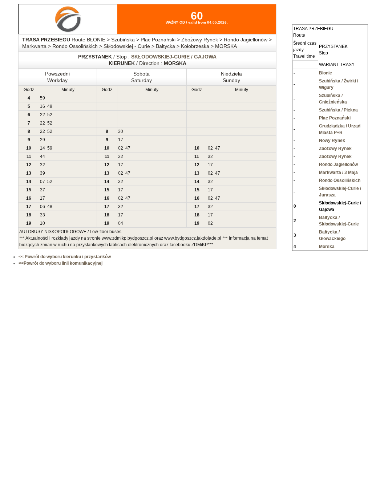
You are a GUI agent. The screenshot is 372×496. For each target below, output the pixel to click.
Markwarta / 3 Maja (338, 172)
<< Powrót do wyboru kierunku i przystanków (65, 256)
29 (42, 139)
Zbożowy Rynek (335, 148)
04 (120, 223)
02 (120, 148)
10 (42, 223)
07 (42, 181)
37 (42, 189)
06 (42, 206)
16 (42, 106)
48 (49, 106)
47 (127, 148)
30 (120, 131)
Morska (327, 246)
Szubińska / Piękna (338, 110)
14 (42, 148)
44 (42, 156)
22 (42, 114)
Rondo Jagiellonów (338, 164)
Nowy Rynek (332, 140)
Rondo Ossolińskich (339, 180)
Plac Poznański (335, 118)
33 (42, 214)
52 (49, 114)
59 (42, 98)
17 (120, 139)
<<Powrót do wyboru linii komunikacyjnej (60, 263)
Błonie (325, 73)
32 (120, 156)
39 (42, 173)
